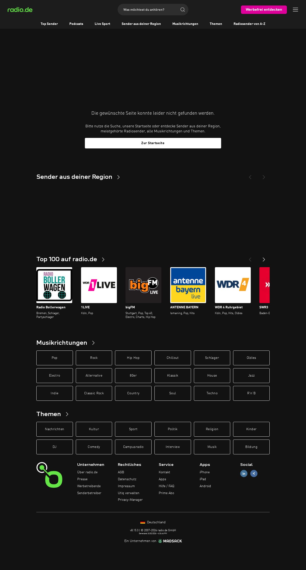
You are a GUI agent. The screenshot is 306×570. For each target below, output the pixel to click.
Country (133, 393)
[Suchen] (183, 9)
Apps (162, 479)
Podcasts (76, 24)
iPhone (205, 472)
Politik (172, 429)
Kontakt (164, 472)
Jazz (251, 375)
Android (205, 486)
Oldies (251, 358)
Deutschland (156, 522)
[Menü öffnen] (295, 9)
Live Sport (102, 24)
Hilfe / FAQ (166, 486)
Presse (82, 479)
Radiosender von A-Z (249, 24)
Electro (54, 375)
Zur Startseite (153, 143)
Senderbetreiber (89, 493)
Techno (212, 393)
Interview (173, 447)
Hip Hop (133, 358)
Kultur (94, 429)
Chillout (173, 358)
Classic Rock (94, 393)
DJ (54, 447)
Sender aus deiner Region (141, 24)
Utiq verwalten (128, 493)
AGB (121, 472)
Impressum (126, 486)
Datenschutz (127, 479)
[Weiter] (264, 257)
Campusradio (133, 447)
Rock (94, 358)
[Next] (264, 175)
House (212, 375)
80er (133, 375)
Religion (212, 429)
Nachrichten (54, 429)
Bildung (251, 447)
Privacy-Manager (130, 500)
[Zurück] (250, 257)
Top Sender (49, 24)
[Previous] (250, 175)
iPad (203, 479)
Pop (55, 358)
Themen (216, 24)
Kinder (251, 429)
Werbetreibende (89, 486)
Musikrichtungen (185, 24)
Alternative (94, 375)
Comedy (94, 447)
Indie (54, 393)
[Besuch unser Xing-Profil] (254, 473)
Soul (172, 393)
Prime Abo (166, 493)
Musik (212, 447)
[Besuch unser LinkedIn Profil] (244, 473)
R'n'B (251, 393)
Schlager (212, 358)
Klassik (172, 375)
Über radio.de (87, 472)
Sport (133, 429)
